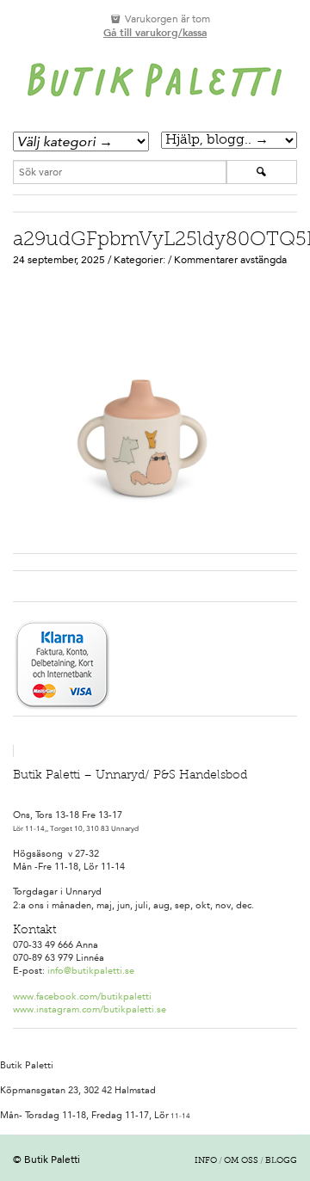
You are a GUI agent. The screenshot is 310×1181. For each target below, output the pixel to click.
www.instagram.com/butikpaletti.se (89, 1009)
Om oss (241, 1161)
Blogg (281, 1161)
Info (206, 1161)
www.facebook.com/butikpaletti (82, 996)
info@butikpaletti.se (90, 970)
